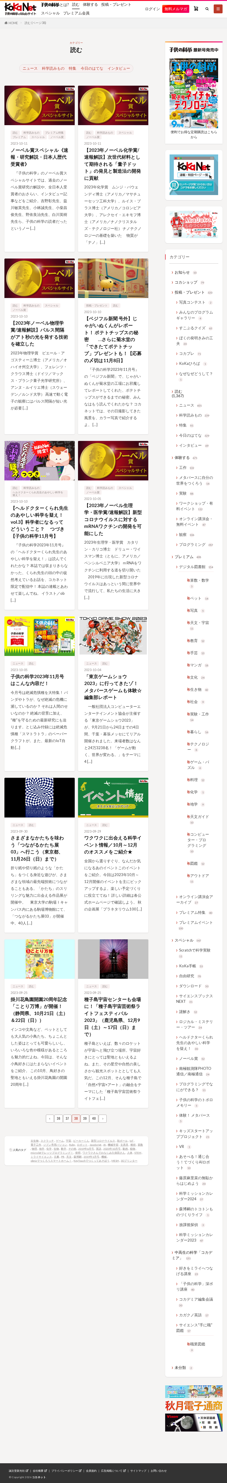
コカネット (39, 1477)
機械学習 (113, 1144)
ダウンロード (193, 985)
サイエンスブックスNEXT (194, 998)
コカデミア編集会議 (196, 1302)
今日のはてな (92, 68)
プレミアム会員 (76, 13)
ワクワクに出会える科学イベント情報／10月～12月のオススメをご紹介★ (113, 844)
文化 (197, 677)
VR (184, 1146)
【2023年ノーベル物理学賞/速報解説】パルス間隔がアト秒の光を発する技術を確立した (39, 333)
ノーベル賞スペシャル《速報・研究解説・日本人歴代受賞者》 (39, 157)
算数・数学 (199, 583)
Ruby (72, 1144)
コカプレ (190, 353)
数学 (63, 1148)
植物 (132, 1148)
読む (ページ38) (35, 23)
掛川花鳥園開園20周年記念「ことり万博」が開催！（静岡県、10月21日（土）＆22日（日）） (39, 1009)
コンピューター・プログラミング (198, 842)
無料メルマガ (175, 8)
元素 (56, 1156)
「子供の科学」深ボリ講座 (194, 1286)
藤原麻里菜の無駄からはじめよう (194, 1180)
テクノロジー (198, 747)
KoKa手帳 (191, 966)
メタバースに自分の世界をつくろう (194, 480)
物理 (34, 1148)
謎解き (188, 1011)
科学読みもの (53, 68)
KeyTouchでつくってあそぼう (92, 1160)
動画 (125, 1148)
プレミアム (19, 137)
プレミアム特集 (54, 132)
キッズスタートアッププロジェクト (194, 1133)
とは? (64, 4)
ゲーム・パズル (198, 765)
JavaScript (95, 1144)
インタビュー (119, 68)
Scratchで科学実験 (195, 953)
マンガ (199, 665)
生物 (56, 1148)
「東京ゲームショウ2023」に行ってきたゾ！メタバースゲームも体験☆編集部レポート (113, 686)
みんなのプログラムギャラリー (194, 315)
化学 (49, 1148)
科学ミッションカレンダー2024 (194, 1196)
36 (58, 1118)
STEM (137, 1152)
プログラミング (196, 544)
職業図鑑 (197, 1347)
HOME (13, 23)
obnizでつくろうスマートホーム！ (51, 1160)
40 (94, 1118)
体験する (90, 4)
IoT (131, 1140)
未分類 (183, 1367)
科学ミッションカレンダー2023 (194, 1237)
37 (67, 1118)
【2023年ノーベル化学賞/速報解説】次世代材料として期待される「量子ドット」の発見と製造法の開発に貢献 (112, 164)
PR (62, 1156)
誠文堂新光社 (17, 1470)
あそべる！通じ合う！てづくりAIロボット (193, 1162)
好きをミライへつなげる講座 (194, 1271)
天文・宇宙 (199, 625)
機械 (104, 1156)
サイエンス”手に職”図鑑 (194, 1328)
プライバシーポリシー (64, 1470)
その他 (72, 1148)
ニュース (30, 68)
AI (104, 1144)
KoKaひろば (192, 363)
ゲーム (60, 1140)
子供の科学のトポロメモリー (194, 1102)
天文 (69, 1156)
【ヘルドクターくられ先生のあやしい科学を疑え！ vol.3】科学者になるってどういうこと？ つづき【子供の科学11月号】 (39, 522)
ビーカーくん (81, 1140)
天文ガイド (199, 819)
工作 (186, 467)
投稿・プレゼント (116, 4)
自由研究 (190, 976)
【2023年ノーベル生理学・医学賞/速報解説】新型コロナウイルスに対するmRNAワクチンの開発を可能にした (113, 519)
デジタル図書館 (196, 566)
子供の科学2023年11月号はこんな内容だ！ (37, 679)
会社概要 (38, 1470)
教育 (197, 640)
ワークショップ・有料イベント (194, 506)
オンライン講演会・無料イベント (194, 521)
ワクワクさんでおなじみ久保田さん (103, 1152)
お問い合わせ (159, 1470)
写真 (197, 610)
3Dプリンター (129, 1160)
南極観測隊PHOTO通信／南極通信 (193, 1071)
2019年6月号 (86, 1148)
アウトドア (199, 878)
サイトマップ (138, 1470)
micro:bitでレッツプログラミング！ (52, 1152)
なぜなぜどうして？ (196, 376)
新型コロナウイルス (103, 1140)
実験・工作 (199, 717)
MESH (115, 1160)
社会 (197, 701)
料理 (197, 779)
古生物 (35, 1140)
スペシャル (50, 13)
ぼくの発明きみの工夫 (194, 341)
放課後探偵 (191, 1224)
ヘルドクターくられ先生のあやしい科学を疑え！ (38, 494)
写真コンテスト (195, 302)
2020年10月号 (112, 1148)
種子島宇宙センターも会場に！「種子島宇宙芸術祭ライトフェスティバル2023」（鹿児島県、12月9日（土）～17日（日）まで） (112, 1016)
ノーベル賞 (57, 137)
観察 (186, 534)
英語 (98, 1148)
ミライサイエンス (41, 1156)
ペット (199, 598)
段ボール (122, 1140)
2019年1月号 (91, 1156)
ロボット (82, 1144)
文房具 (124, 1144)
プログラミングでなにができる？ (194, 1087)
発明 (77, 1152)
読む (76, 4)
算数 (140, 1144)
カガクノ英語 (193, 1315)
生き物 (199, 689)
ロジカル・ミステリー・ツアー (194, 1024)
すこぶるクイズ (195, 328)
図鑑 (197, 863)
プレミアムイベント (195, 925)
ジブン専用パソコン (55, 1144)
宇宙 (68, 1140)
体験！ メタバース (194, 1118)
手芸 (197, 652)
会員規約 (91, 1470)
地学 (41, 1148)
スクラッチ (47, 1140)
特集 (72, 68)
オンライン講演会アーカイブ (194, 899)
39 (85, 1118)
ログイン (152, 8)
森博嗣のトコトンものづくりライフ (194, 1212)
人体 (129, 1152)
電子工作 (36, 1144)
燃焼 (133, 1144)
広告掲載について (111, 1470)
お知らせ (185, 272)
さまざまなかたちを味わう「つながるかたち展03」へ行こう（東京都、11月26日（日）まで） (37, 848)
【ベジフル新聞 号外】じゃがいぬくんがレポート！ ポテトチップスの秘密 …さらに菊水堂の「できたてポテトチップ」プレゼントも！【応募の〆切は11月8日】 (113, 339)
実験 (186, 493)
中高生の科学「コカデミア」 (192, 1255)
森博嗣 (78, 1156)
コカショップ (189, 282)
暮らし (199, 731)
